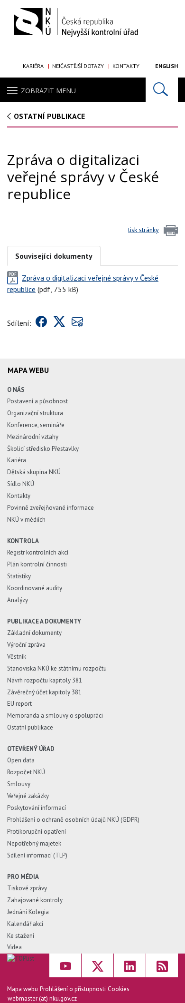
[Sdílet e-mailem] (77, 323)
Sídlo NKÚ (20, 484)
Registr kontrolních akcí (37, 552)
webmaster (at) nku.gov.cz (42, 998)
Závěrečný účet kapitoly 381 (44, 692)
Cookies (119, 989)
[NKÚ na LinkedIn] (130, 965)
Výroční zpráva (26, 645)
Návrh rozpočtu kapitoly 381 (44, 680)
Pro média (23, 877)
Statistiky (19, 576)
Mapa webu (22, 989)
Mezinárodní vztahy (32, 437)
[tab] (54, 255)
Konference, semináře (36, 425)
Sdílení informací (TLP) (37, 855)
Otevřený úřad (31, 749)
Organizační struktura (35, 413)
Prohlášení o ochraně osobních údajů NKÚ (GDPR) (73, 820)
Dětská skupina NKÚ (34, 472)
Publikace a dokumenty (44, 621)
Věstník (16, 656)
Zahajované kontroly (35, 900)
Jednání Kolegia (28, 912)
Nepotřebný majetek (34, 843)
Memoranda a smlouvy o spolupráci (55, 715)
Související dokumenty (53, 256)
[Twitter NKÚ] (97, 965)
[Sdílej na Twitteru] (59, 323)
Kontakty (125, 65)
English (166, 65)
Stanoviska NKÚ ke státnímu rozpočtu (57, 668)
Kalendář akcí (25, 924)
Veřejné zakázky (28, 796)
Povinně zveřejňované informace (50, 508)
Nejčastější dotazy (78, 65)
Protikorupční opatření (36, 832)
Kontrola (23, 541)
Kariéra (33, 65)
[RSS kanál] (162, 965)
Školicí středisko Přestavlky (43, 449)
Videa (14, 947)
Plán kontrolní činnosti (37, 564)
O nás (16, 390)
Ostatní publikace (49, 116)
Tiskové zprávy (27, 888)
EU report (19, 704)
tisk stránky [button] (143, 229)
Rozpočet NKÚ (26, 772)
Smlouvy (18, 784)
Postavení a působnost (37, 401)
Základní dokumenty (34, 633)
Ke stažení (20, 936)
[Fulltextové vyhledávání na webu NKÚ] (162, 90)
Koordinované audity (34, 588)
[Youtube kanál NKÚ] (65, 965)
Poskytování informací (36, 808)
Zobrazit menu (48, 90)
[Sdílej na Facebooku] (41, 323)
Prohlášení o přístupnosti (73, 989)
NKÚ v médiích (26, 520)
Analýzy (17, 600)
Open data (21, 760)
